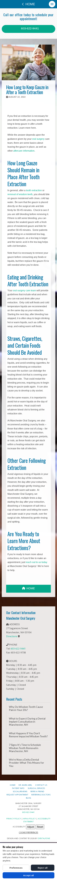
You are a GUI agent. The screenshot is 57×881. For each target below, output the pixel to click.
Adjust (30, 826)
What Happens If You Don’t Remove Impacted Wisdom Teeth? (28, 735)
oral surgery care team (24, 290)
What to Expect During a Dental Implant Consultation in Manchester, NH (27, 721)
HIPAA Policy (29, 818)
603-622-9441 (29, 28)
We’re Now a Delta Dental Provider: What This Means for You (26, 762)
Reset (40, 826)
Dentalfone (44, 838)
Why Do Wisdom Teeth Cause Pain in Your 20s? (26, 708)
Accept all (28, 875)
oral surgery (38, 139)
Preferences (16, 867)
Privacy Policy (13, 818)
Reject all (43, 867)
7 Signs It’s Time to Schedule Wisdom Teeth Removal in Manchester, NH (25, 748)
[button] (52, 4)
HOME (30, 588)
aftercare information (23, 151)
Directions (11, 636)
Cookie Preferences (28, 832)
